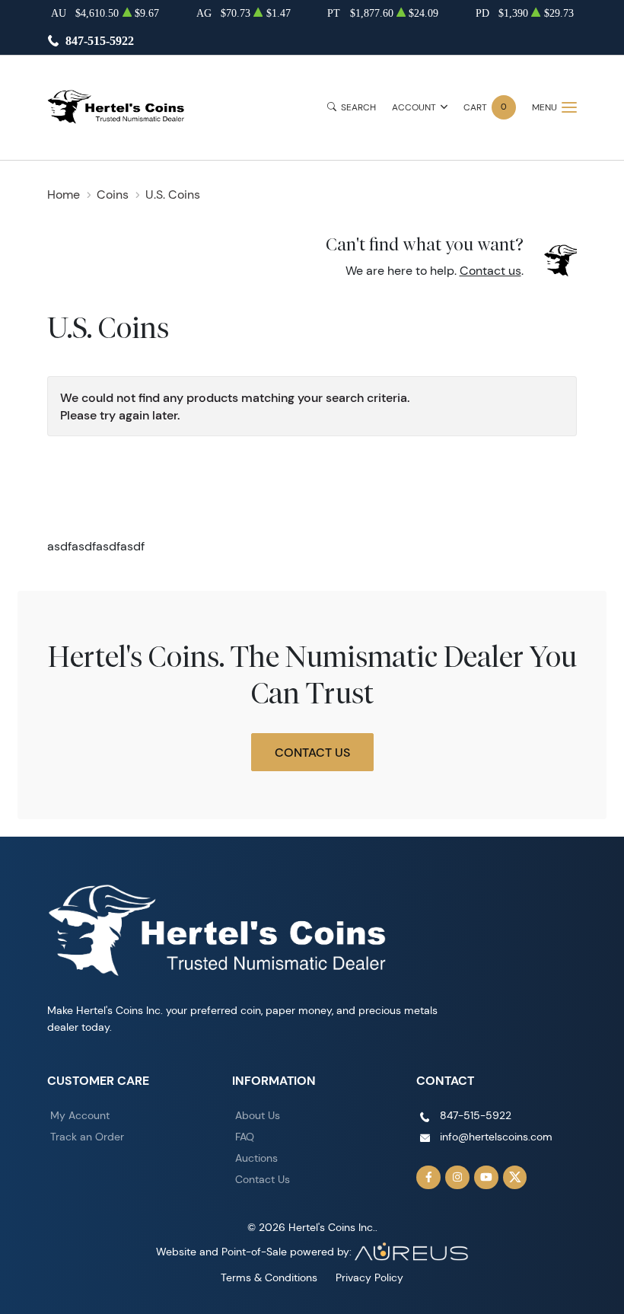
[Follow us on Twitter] (515, 1178)
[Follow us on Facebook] (428, 1178)
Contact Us (312, 752)
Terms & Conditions (269, 1277)
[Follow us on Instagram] (457, 1178)
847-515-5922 (99, 40)
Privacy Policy (369, 1277)
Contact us (490, 270)
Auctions (256, 1158)
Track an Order (87, 1136)
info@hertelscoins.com (496, 1136)
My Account (80, 1115)
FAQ (244, 1136)
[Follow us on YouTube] (486, 1178)
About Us (257, 1115)
